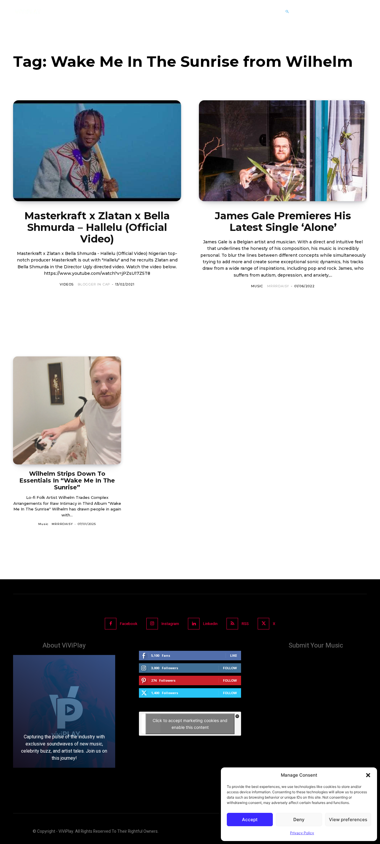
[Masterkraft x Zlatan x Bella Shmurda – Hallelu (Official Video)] (97, 150)
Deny (299, 819)
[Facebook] (110, 623)
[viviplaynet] (28, 11)
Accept (250, 819)
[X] (263, 623)
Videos (67, 284)
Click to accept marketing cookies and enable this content (190, 724)
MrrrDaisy (278, 286)
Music (257, 286)
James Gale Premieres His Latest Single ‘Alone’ (283, 222)
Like (233, 655)
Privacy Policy (302, 833)
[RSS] (232, 623)
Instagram (170, 623)
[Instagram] (152, 623)
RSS (245, 623)
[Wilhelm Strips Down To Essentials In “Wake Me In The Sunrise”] (67, 410)
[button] (368, 775)
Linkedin (210, 623)
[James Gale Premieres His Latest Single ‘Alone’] (283, 150)
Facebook (128, 623)
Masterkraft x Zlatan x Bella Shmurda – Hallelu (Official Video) (97, 227)
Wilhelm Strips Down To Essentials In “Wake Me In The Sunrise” (67, 480)
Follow (230, 668)
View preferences (348, 819)
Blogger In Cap (94, 284)
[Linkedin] (194, 623)
